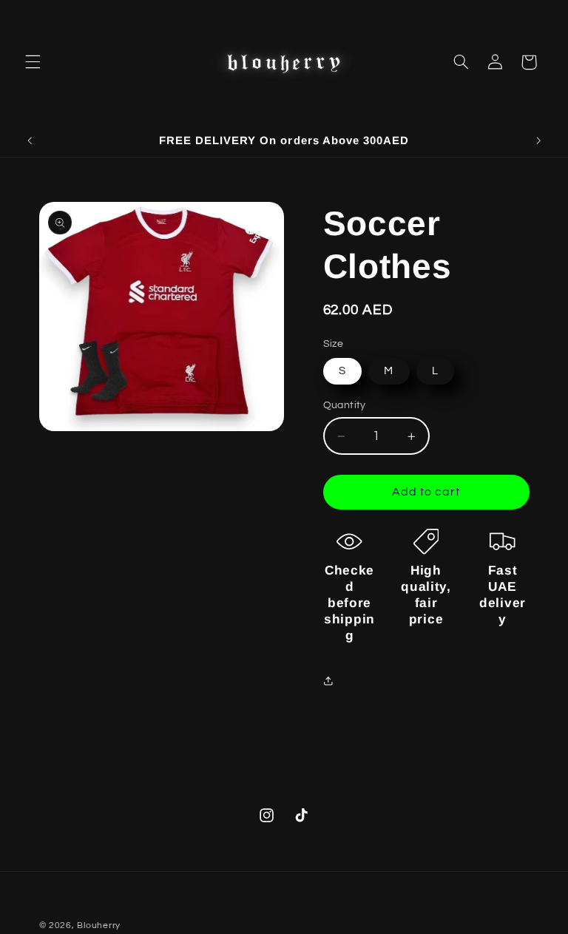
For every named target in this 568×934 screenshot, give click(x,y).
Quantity (344, 405)
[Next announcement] (538, 140)
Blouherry (99, 925)
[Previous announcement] (29, 140)
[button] (33, 62)
